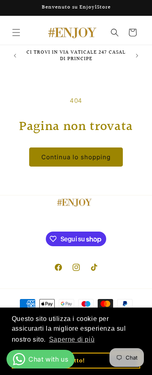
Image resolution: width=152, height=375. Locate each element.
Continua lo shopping (76, 157)
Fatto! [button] (76, 360)
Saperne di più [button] (71, 339)
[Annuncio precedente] (15, 56)
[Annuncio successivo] (137, 56)
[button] (16, 32)
